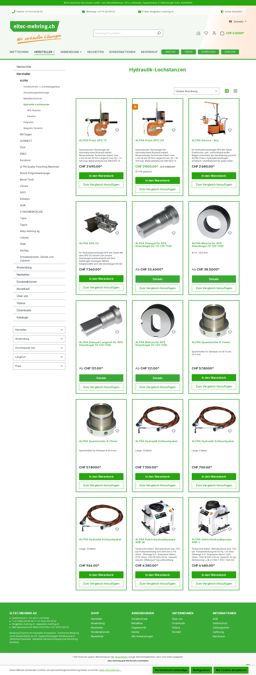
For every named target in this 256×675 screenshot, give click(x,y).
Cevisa (24, 185)
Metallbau (137, 623)
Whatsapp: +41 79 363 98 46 (100, 11)
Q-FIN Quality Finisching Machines (39, 166)
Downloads (24, 310)
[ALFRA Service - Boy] (214, 119)
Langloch (20, 356)
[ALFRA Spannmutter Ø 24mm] (214, 320)
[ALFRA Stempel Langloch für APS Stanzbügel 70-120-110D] (101, 320)
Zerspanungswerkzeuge (36, 92)
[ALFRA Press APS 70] (101, 119)
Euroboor (25, 160)
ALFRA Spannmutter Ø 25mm (98, 441)
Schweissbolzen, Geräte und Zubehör (36, 258)
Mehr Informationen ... (110, 670)
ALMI (22, 205)
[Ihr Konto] (214, 33)
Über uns (22, 296)
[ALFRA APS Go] (101, 222)
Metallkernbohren (33, 98)
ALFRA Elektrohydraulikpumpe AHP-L (212, 541)
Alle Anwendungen (142, 636)
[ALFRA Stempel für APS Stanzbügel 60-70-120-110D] (157, 222)
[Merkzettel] (206, 33)
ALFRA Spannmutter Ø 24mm (211, 342)
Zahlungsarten (221, 627)
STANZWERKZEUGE (31, 211)
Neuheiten (23, 274)
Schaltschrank (139, 618)
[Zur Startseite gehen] (36, 32)
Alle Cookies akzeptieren (231, 670)
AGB (215, 618)
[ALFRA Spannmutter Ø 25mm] (101, 419)
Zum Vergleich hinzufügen (101, 184)
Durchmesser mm (25, 347)
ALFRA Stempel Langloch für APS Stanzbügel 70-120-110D (101, 344)
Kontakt (176, 631)
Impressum (219, 636)
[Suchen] (159, 33)
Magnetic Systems (33, 128)
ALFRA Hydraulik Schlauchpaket (156, 441)
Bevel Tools (27, 179)
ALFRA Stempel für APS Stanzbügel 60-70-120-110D (153, 245)
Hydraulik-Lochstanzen (36, 104)
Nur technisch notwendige (171, 670)
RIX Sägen (26, 134)
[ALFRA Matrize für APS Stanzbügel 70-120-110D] (214, 222)
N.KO (23, 192)
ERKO (23, 153)
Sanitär (135, 631)
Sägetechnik (138, 627)
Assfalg (24, 250)
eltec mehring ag (30, 231)
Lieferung (218, 631)
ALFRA (24, 80)
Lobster (24, 237)
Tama (23, 218)
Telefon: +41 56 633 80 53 (29, 11)
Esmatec (25, 198)
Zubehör (31, 116)
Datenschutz (220, 623)
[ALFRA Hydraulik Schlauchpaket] (157, 419)
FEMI (22, 243)
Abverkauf (23, 289)
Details (157, 279)
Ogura (23, 224)
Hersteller (23, 74)
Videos (21, 303)
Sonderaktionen (27, 281)
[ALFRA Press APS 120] (157, 119)
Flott (22, 147)
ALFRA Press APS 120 (149, 140)
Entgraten (28, 122)
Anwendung (24, 267)
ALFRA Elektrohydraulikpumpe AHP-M (155, 541)
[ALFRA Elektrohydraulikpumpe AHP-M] (157, 518)
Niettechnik (24, 66)
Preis (18, 365)
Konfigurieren (201, 670)
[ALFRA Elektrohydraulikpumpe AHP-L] (214, 518)
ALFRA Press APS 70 (93, 140)
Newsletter (97, 636)
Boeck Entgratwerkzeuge (35, 173)
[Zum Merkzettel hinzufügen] (117, 130)
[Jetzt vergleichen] (198, 33)
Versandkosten (121, 657)
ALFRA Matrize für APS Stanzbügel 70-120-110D (208, 245)
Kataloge (22, 317)
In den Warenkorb (101, 176)
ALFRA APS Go (89, 243)
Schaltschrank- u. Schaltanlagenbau (42, 86)
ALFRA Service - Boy (205, 140)
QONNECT (26, 140)
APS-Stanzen (34, 110)
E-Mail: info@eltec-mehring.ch (157, 11)
